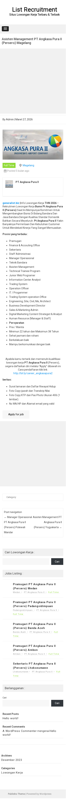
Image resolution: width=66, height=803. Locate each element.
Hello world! (10, 718)
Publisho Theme (16, 794)
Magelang (28, 165)
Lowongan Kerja (12, 772)
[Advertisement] (33, 81)
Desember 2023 (11, 760)
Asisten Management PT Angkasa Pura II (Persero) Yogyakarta (47, 522)
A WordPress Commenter (20, 731)
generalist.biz (11, 203)
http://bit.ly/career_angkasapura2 (32, 373)
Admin (10, 119)
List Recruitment (34, 9)
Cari (57, 561)
